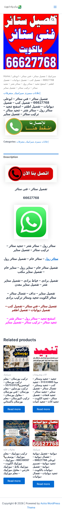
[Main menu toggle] (55, 6)
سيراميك (52, 76)
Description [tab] (10, 157)
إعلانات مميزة (32, 93)
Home (6, 76)
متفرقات (8, 93)
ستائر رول (51, 259)
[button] (53, 19)
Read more (14, 409)
